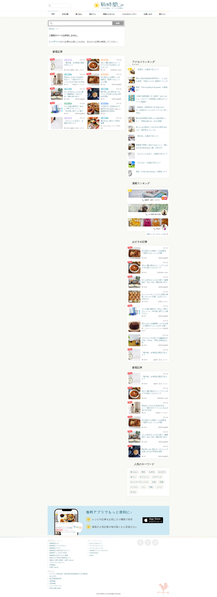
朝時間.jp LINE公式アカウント (59, 550)
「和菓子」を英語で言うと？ (147, 69)
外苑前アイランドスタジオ (99, 550)
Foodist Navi (94, 553)
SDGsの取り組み (55, 588)
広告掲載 (52, 583)
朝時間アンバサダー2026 (58, 553)
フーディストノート (96, 546)
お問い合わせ (54, 567)
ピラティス (157, 477)
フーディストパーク (96, 548)
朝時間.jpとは (54, 543)
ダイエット (144, 477)
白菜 (154, 482)
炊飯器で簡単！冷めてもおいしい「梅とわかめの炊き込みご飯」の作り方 (149, 146)
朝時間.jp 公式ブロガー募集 (58, 555)
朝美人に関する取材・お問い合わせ (61, 560)
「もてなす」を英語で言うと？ (148, 163)
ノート (159, 487)
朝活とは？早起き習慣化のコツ (60, 558)
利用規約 (52, 565)
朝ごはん (134, 472)
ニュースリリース (55, 586)
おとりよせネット (96, 543)
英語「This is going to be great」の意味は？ (152, 88)
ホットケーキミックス (139, 482)
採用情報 (52, 581)
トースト (134, 487)
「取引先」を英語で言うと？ (147, 136)
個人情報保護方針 (55, 578)
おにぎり (161, 472)
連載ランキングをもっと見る (156, 234)
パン (143, 487)
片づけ (133, 492)
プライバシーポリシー (57, 562)
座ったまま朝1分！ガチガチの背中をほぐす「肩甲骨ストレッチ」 (151, 128)
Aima (91, 555)
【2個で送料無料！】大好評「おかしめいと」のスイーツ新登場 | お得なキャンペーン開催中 (151, 99)
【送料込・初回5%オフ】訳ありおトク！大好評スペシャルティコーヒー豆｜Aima (152, 110)
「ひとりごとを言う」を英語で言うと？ (152, 154)
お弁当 (151, 472)
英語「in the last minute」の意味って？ (151, 172)
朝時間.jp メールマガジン (58, 546)
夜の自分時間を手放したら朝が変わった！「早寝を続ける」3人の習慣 (151, 119)
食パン (133, 477)
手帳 (151, 487)
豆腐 (161, 482)
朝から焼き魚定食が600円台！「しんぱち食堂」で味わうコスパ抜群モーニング (152, 79)
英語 (143, 472)
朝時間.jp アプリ (55, 548)
